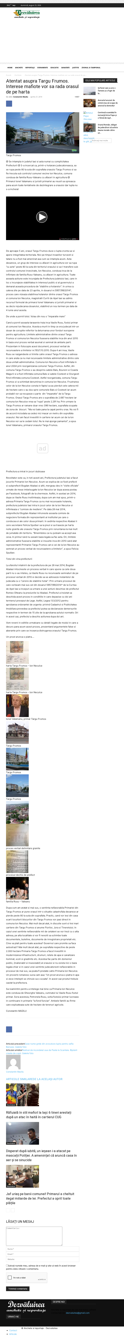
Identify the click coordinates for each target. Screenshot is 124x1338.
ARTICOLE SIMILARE (19, 1079)
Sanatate (65, 67)
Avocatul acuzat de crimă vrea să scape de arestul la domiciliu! (108, 103)
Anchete (19, 67)
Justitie (75, 67)
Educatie (55, 67)
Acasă (8, 75)
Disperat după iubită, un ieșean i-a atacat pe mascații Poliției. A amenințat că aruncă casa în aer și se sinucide (41, 1155)
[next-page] (13, 1210)
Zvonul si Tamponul (91, 67)
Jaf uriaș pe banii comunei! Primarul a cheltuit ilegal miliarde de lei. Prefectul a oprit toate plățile (40, 1198)
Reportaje (30, 67)
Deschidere (11, 1105)
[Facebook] (115, 5)
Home (9, 67)
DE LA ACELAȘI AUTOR (47, 1079)
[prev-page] (8, 1210)
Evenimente (42, 67)
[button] (114, 67)
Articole (13, 1334)
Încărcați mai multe (100, 140)
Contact (13, 1330)
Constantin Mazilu (20, 97)
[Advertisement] (62, 41)
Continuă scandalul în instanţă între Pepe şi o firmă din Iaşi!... (107, 115)
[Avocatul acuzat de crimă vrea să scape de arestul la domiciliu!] (89, 103)
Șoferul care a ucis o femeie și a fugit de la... (107, 91)
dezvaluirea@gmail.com (78, 1313)
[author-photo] (13, 1068)
